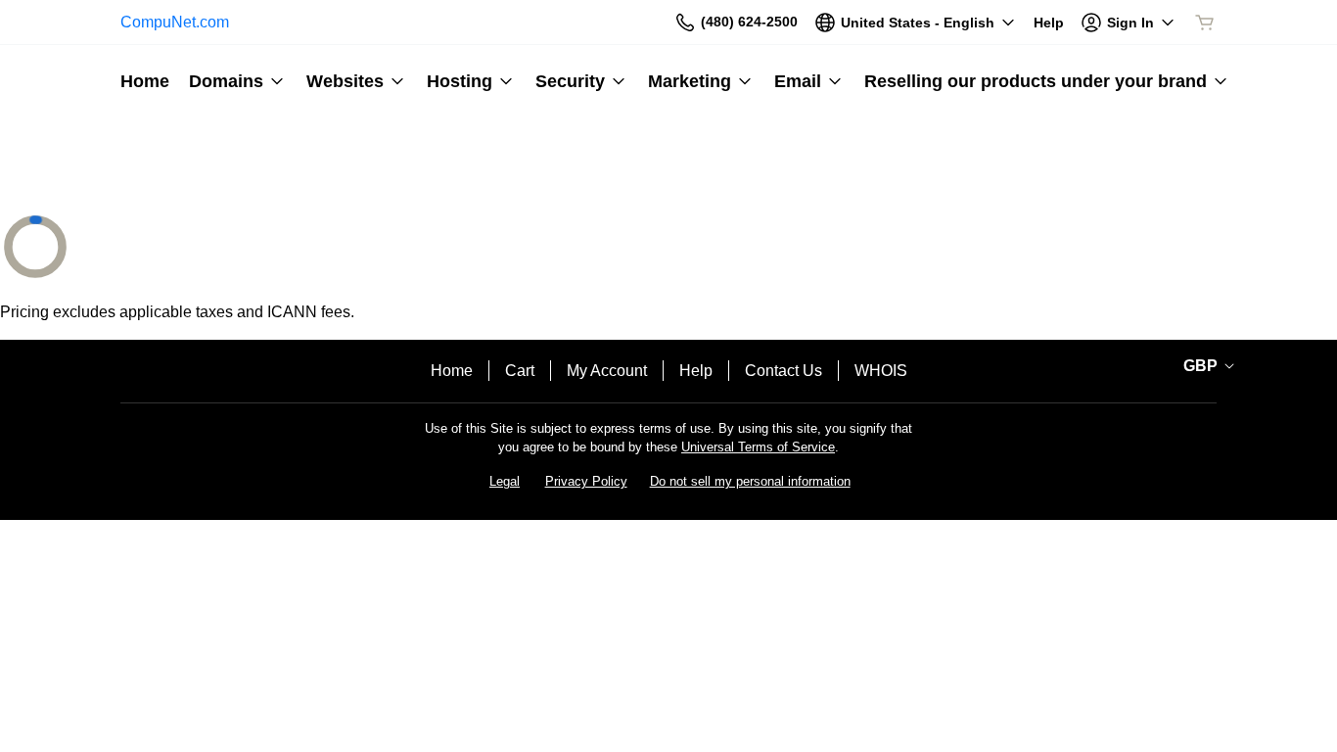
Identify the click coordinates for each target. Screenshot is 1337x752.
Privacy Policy (586, 481)
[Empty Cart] (1205, 22)
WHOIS (880, 370)
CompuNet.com (174, 22)
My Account (607, 370)
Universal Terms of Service (758, 447)
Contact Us (783, 370)
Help (696, 370)
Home (452, 370)
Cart (519, 370)
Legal (504, 481)
